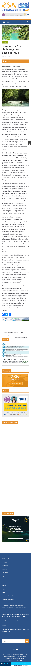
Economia (5, 565)
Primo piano (5, 558)
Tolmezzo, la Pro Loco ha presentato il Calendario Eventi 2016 (17, 336)
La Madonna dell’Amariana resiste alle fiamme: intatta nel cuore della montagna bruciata (14, 608)
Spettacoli (5, 572)
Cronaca (4, 569)
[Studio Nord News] (4, 22)
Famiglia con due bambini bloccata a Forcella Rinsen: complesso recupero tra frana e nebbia (15, 623)
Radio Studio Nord (7, 596)
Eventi (3, 589)
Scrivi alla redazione (8, 599)
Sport (3, 576)
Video (3, 592)
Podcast (4, 585)
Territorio (4, 42)
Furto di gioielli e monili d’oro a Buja (13, 332)
